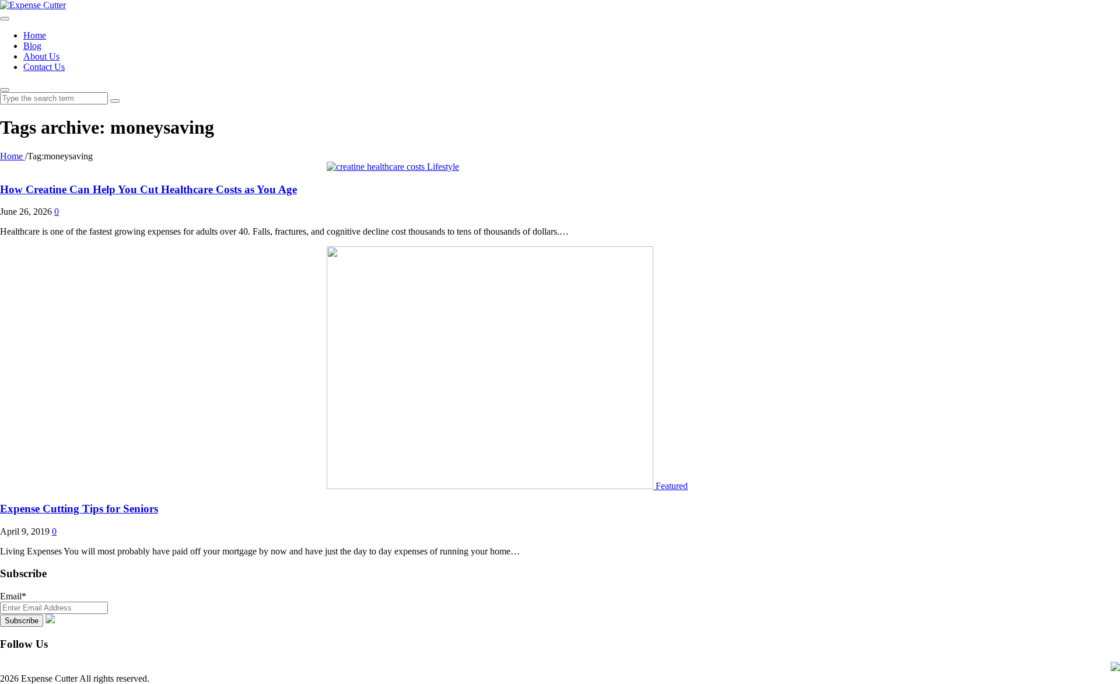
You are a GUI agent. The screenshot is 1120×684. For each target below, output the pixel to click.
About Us (41, 56)
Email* (13, 596)
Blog (32, 46)
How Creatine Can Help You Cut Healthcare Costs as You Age (148, 189)
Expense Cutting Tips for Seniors (79, 508)
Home (34, 35)
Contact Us (44, 67)
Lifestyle (443, 167)
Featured (672, 486)
